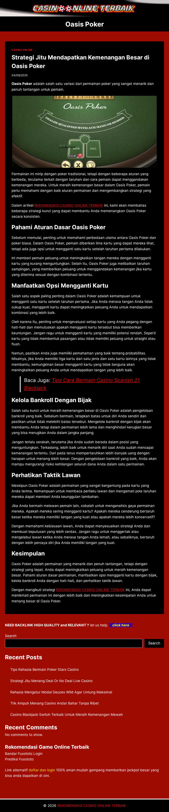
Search (10, 636)
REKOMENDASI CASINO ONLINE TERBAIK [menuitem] (68, 205)
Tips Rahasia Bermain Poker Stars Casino (44, 669)
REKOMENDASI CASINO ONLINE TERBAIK (91, 806)
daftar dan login (42, 770)
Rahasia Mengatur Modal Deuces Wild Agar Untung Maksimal (61, 692)
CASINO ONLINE (22, 49)
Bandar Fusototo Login (23, 754)
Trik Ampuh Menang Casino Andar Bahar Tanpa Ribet (54, 703)
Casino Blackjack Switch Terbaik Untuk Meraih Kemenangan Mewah (66, 715)
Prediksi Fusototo (19, 759)
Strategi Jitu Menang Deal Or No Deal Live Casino (51, 681)
